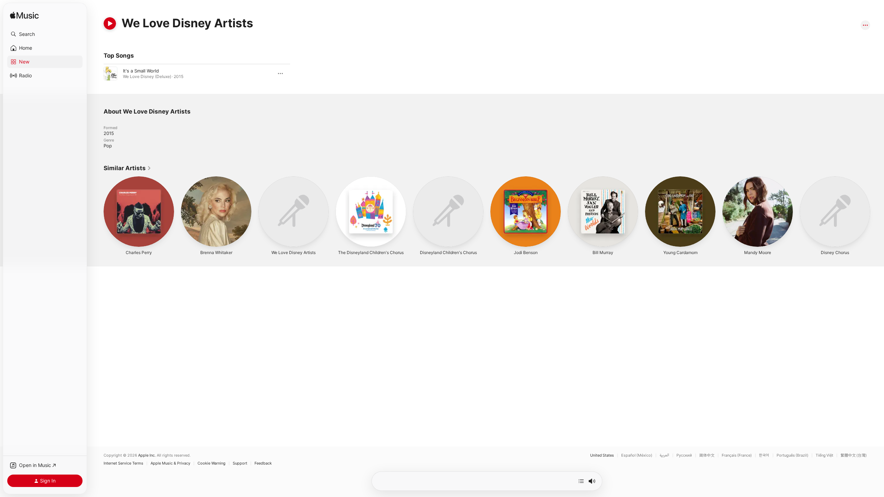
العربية (664, 455)
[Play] (110, 23)
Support (240, 463)
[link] (127, 168)
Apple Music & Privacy (170, 463)
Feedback (263, 463)
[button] (45, 34)
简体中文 (706, 455)
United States (602, 455)
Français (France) (737, 455)
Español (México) (636, 455)
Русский (684, 455)
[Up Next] (581, 481)
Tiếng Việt (824, 455)
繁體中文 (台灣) (853, 455)
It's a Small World (141, 71)
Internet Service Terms (123, 463)
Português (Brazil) (792, 455)
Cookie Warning (211, 463)
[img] (24, 16)
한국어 (764, 455)
